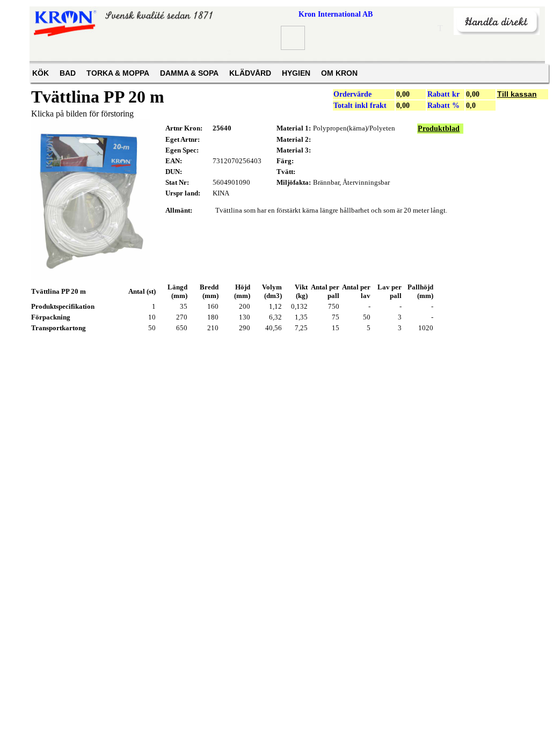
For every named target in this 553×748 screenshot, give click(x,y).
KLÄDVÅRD (250, 73)
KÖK (40, 73)
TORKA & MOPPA (117, 73)
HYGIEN (296, 73)
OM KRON (339, 73)
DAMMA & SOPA (189, 73)
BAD (68, 73)
